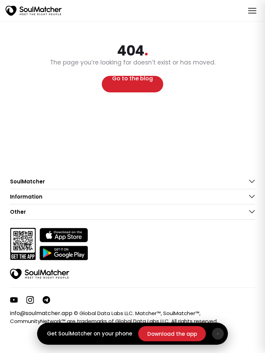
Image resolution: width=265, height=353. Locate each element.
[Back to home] (39, 274)
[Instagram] (30, 300)
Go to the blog (132, 79)
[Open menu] (252, 10)
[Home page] (34, 11)
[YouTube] (14, 300)
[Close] (218, 334)
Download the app (172, 333)
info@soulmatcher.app (41, 313)
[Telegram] (46, 300)
